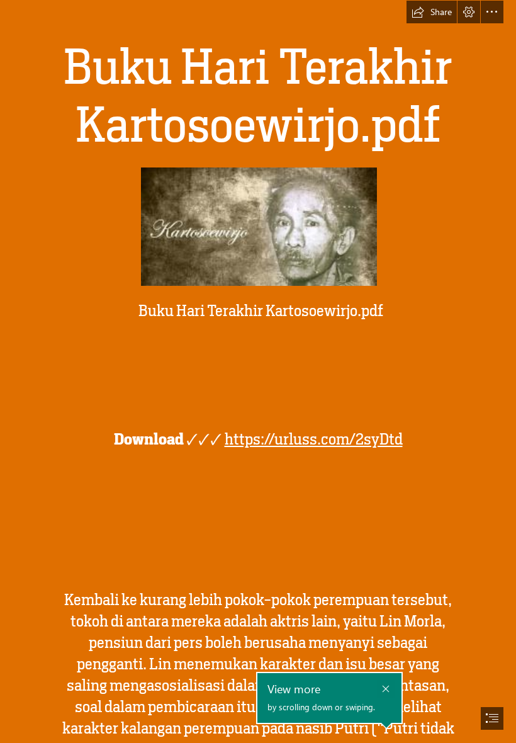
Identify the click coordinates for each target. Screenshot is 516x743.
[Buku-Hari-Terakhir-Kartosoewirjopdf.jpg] (258, 226)
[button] (432, 12)
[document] (258, 371)
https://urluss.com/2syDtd (314, 439)
